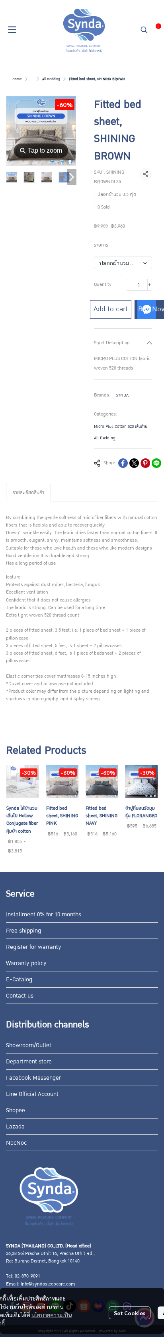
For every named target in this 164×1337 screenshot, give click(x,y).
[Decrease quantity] (128, 284)
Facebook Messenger (33, 1077)
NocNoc (16, 1142)
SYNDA (122, 395)
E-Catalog (19, 979)
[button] (144, 29)
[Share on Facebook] (123, 463)
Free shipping (23, 930)
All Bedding (51, 79)
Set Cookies (129, 1312)
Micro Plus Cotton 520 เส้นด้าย (121, 426)
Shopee (15, 1110)
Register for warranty (33, 947)
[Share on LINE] (156, 463)
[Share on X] (134, 463)
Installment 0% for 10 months (43, 914)
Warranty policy (26, 963)
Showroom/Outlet (28, 1045)
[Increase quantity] (150, 284)
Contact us (19, 995)
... (32, 79)
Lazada (15, 1126)
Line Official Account (32, 1094)
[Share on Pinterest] (145, 463)
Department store (29, 1061)
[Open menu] (12, 30)
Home (17, 79)
